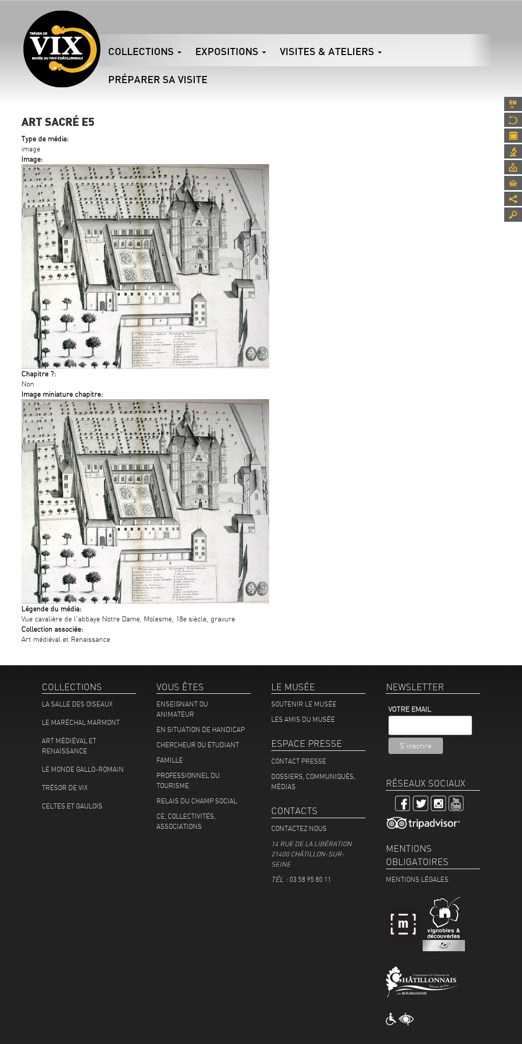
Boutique (513, 183)
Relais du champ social (196, 801)
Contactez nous (299, 828)
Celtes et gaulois (72, 806)
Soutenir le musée (303, 704)
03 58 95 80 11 (310, 879)
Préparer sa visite (157, 79)
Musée (513, 120)
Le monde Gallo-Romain (83, 769)
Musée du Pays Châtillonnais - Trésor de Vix (100, 23)
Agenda (513, 135)
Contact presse (298, 761)
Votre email (409, 709)
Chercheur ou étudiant (197, 745)
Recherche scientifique (513, 151)
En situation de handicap (200, 729)
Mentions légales (417, 879)
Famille (169, 760)
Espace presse (513, 167)
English (513, 104)
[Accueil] (61, 49)
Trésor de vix (65, 788)
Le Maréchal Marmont (81, 722)
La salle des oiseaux (77, 704)
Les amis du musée (303, 719)
